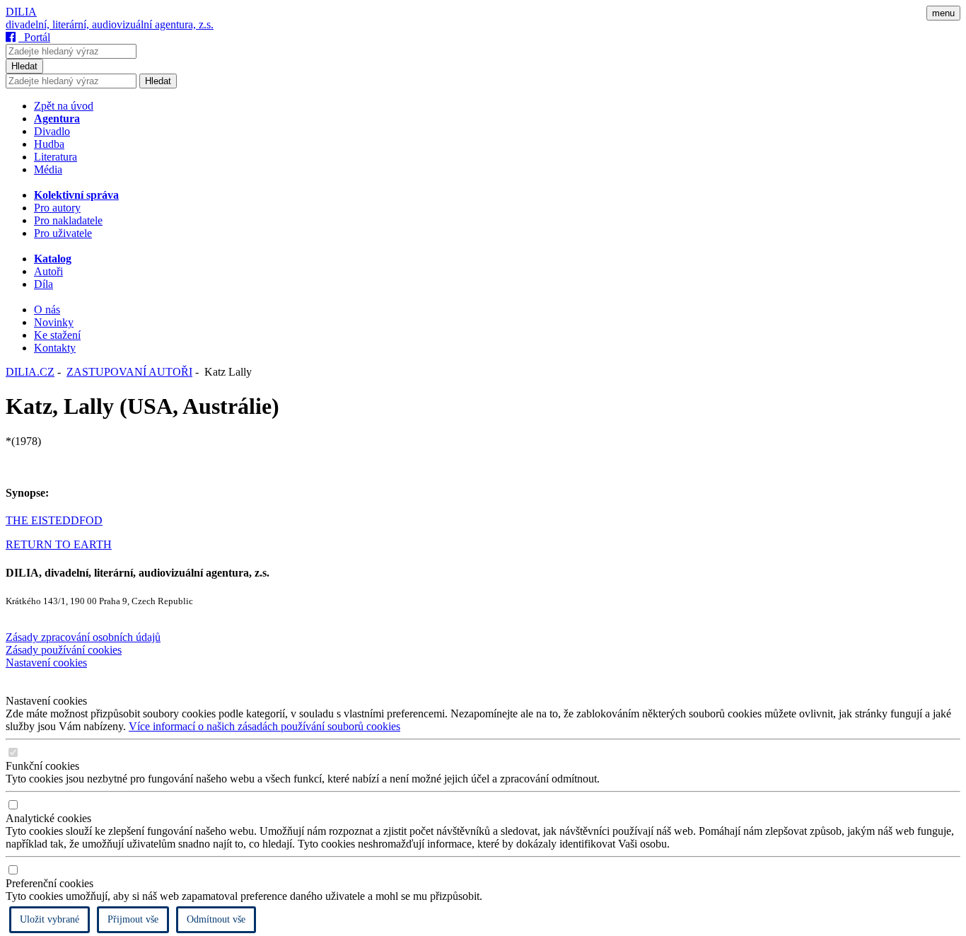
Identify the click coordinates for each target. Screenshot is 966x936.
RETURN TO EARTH (59, 544)
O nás (47, 310)
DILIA (21, 12)
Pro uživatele (63, 233)
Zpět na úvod (63, 106)
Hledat (24, 66)
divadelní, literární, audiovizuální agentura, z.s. (110, 24)
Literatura (55, 157)
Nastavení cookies (46, 663)
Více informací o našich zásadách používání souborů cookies (264, 726)
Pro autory (57, 208)
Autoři (48, 271)
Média (48, 169)
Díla (43, 284)
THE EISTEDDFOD (54, 520)
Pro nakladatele (68, 220)
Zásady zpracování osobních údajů (83, 637)
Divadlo (52, 131)
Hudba (49, 144)
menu (943, 13)
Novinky (54, 322)
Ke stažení (57, 335)
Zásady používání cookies (64, 650)
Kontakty (55, 348)
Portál (34, 37)
